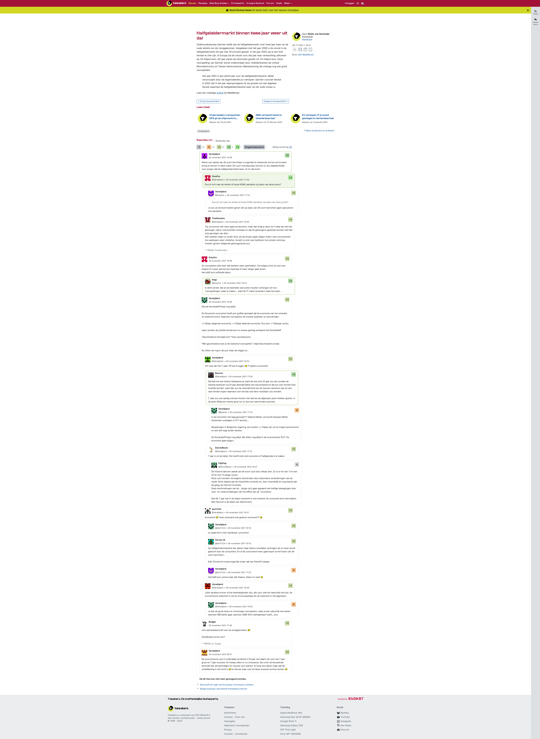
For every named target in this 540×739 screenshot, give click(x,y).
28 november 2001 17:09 (240, 376)
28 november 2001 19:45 (237, 222)
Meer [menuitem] (287, 3)
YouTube (345, 717)
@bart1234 (220, 528)
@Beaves (222, 412)
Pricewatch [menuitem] (237, 3)
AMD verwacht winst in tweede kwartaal (269, 117)
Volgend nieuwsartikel (275, 101)
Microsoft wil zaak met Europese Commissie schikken (227, 684)
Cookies (228, 733)
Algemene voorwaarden (236, 725)
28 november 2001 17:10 (240, 451)
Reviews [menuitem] (202, 3)
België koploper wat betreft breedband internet (223, 688)
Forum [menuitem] (270, 3)
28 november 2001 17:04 (237, 179)
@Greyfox (219, 195)
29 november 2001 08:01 (220, 654)
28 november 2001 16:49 (220, 157)
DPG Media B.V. (203, 715)
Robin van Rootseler (318, 33)
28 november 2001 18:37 (245, 467)
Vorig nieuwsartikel (209, 101)
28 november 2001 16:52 (235, 283)
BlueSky (345, 712)
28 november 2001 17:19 (241, 412)
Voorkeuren (241, 733)
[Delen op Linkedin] (305, 49)
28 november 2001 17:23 (238, 195)
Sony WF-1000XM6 (290, 733)
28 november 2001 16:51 (237, 512)
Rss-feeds (346, 725)
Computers (203, 131)
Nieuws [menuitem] (192, 3)
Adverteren (230, 712)
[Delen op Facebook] (300, 49)
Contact (228, 717)
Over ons (240, 717)
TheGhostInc (218, 218)
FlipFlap (222, 463)
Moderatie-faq (223, 140)
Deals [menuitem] (279, 3)
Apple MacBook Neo (291, 712)
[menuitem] (350, 3)
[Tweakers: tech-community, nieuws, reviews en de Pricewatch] (176, 3)
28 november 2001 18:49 (237, 587)
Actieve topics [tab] (535, 23)
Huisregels (229, 721)
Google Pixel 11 (288, 721)
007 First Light (288, 729)
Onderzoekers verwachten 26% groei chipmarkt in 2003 (224, 117)
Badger (212, 621)
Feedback (307, 39)
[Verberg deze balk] (528, 10)
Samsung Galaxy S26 (291, 725)
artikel (220, 92)
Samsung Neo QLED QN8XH (295, 717)
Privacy (228, 729)
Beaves (219, 373)
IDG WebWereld (306, 54)
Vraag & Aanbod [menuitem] (255, 3)
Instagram (346, 721)
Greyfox (216, 176)
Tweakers (172, 715)
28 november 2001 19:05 (241, 606)
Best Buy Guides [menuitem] (218, 3)
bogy (214, 279)
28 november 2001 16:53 (237, 361)
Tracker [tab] (535, 14)
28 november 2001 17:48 (220, 625)
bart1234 (216, 509)
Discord (345, 729)
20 (294, 49)
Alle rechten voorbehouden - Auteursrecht (189, 718)
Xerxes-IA (220, 540)
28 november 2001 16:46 (220, 261)
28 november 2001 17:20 (239, 572)
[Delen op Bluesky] (310, 49)
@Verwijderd (217, 179)
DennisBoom (221, 447)
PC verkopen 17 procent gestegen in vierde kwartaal (318, 117)
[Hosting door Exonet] (350, 699)
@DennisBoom (225, 467)
